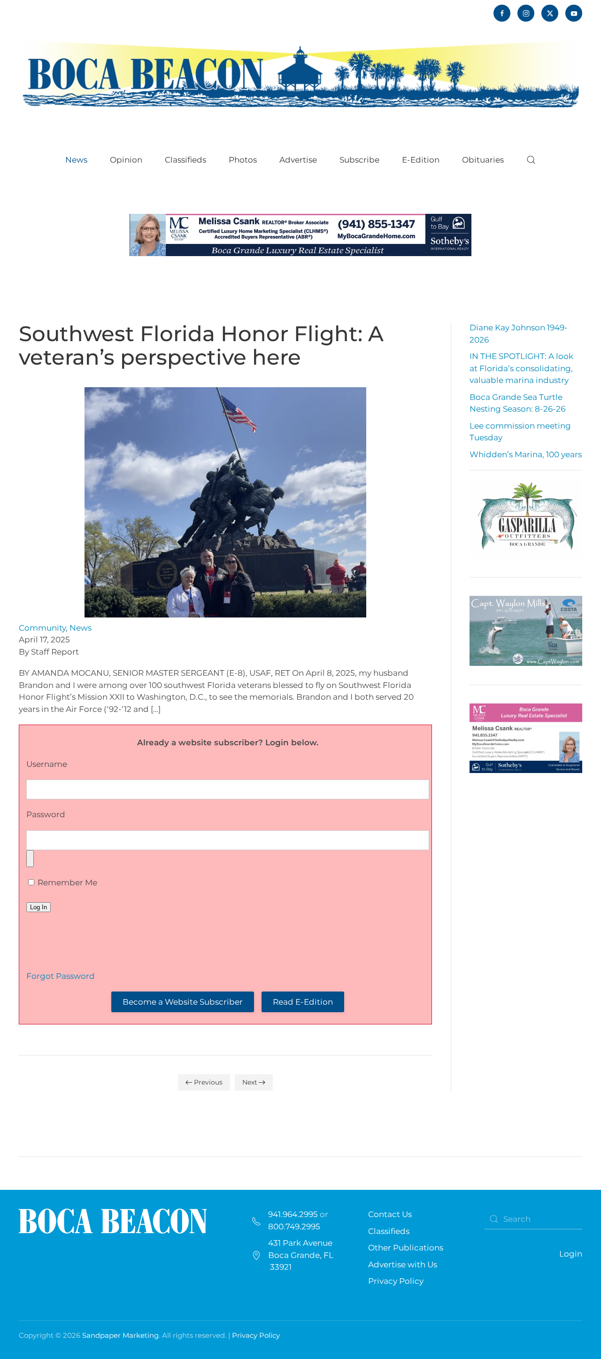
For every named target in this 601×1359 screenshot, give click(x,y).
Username (46, 764)
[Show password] (30, 858)
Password (45, 814)
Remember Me (66, 882)
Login (570, 1253)
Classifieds (185, 159)
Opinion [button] (126, 159)
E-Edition (420, 159)
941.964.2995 (293, 1214)
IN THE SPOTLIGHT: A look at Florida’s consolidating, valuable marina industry (521, 368)
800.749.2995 (294, 1226)
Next (249, 1082)
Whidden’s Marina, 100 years (526, 454)
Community (42, 628)
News (80, 628)
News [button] (76, 159)
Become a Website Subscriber (183, 1002)
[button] (531, 160)
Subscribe (359, 159)
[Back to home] (300, 73)
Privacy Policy (396, 1281)
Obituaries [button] (483, 159)
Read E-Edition (303, 1002)
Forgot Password (60, 976)
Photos (243, 159)
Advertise (298, 159)
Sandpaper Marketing (120, 1335)
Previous (208, 1082)
